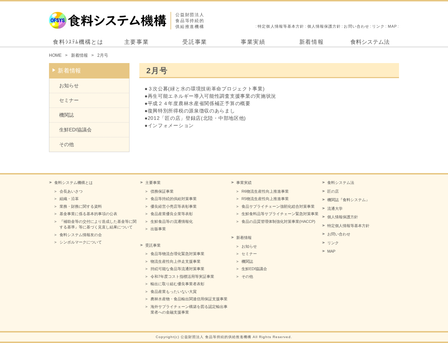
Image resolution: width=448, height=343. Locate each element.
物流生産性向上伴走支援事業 (175, 261)
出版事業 (158, 229)
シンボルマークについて (80, 242)
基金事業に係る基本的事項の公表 (88, 214)
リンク (378, 26)
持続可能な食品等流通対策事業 (177, 269)
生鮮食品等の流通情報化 (171, 221)
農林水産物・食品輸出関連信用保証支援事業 (188, 299)
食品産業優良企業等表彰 (171, 214)
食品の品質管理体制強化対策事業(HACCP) (278, 221)
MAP (392, 26)
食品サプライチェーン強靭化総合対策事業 (278, 206)
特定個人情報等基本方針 (281, 26)
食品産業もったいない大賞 (173, 291)
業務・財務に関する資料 (80, 206)
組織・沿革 (69, 199)
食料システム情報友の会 (80, 235)
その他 (66, 144)
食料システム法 (370, 42)
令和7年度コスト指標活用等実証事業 (182, 276)
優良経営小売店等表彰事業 (173, 206)
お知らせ (69, 85)
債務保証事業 (162, 191)
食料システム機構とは (73, 182)
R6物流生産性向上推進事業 (265, 191)
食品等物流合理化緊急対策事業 (177, 254)
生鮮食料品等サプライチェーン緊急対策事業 (279, 214)
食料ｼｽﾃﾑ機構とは (78, 42)
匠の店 (333, 191)
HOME (55, 55)
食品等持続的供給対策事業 (173, 199)
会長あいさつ (71, 191)
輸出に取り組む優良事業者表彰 (177, 284)
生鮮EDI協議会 (75, 129)
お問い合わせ (356, 26)
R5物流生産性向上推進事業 (265, 199)
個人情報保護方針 (324, 26)
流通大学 (335, 208)
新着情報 (311, 42)
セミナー (69, 100)
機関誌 (66, 115)
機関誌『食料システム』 (348, 200)
